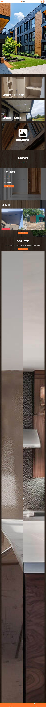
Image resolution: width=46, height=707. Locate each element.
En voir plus (9, 186)
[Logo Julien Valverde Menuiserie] (23, 2)
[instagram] (44, 1)
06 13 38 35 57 (11, 706)
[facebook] (41, 1)
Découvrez (23, 248)
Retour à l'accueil (23, 163)
